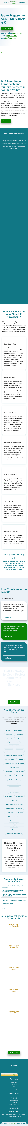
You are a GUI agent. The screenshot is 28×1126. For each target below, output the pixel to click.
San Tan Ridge (8, 771)
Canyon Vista (19, 734)
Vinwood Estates (9, 825)
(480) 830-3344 (10, 38)
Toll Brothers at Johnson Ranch (14, 808)
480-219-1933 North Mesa (14, 1012)
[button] (14, 6)
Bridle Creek (9, 734)
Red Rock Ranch (9, 759)
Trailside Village (10, 812)
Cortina (20, 738)
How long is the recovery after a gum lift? (14, 900)
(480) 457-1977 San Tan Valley (14, 925)
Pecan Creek (20, 751)
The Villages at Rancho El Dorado (14, 804)
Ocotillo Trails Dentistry (12, 1123)
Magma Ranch (9, 751)
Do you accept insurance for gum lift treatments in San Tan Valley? (12, 891)
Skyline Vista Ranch (14, 779)
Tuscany (20, 812)
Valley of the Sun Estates (14, 816)
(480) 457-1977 (17, 33)
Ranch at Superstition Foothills (14, 755)
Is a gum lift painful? (8, 903)
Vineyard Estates (14, 820)
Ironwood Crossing (14, 742)
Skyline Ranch (19, 775)
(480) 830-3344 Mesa (14, 990)
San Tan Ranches (14, 767)
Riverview (20, 759)
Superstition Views (14, 792)
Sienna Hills (8, 775)
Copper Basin (10, 738)
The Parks (14, 800)
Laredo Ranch (20, 747)
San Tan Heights (19, 763)
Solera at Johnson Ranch (14, 784)
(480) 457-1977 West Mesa (14, 947)
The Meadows (19, 796)
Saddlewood (8, 763)
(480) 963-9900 (11, 36)
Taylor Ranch (8, 796)
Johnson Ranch (8, 747)
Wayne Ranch (14, 829)
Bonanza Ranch (18, 730)
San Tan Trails (20, 771)
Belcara (8, 730)
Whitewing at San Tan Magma (14, 833)
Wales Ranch (20, 825)
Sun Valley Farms (14, 788)
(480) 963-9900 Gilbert (14, 968)
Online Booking (22, 2)
